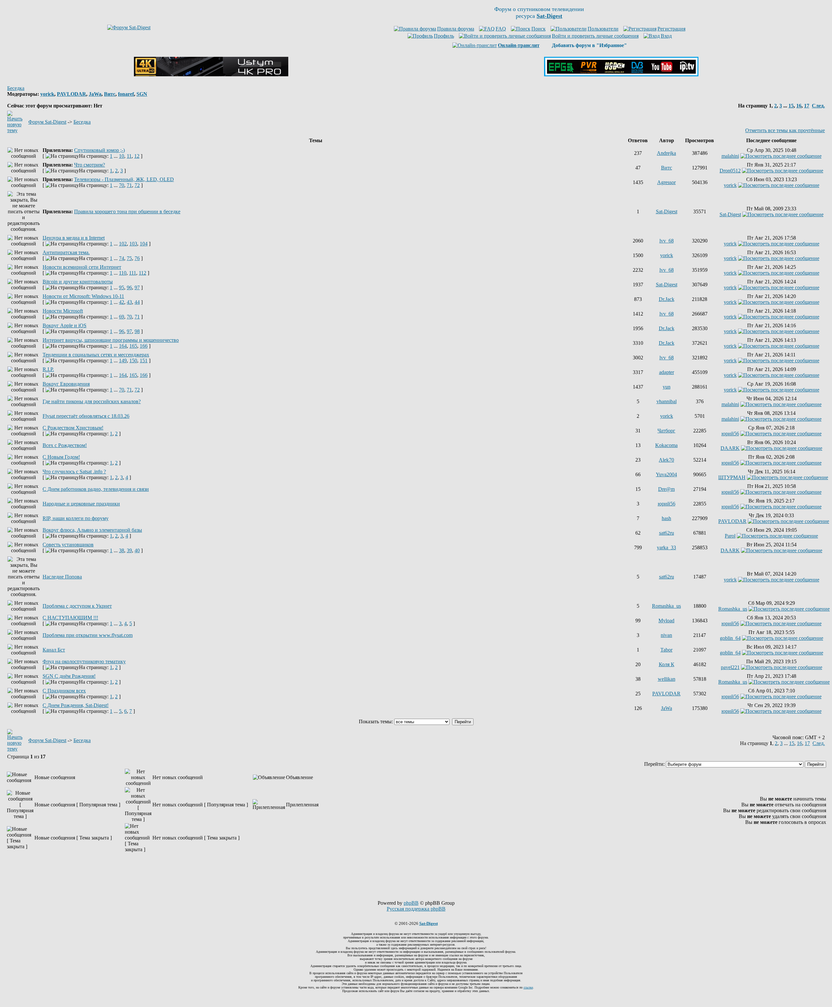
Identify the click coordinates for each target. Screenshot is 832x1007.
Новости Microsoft (63, 311)
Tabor (666, 650)
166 (144, 346)
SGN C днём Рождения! (69, 676)
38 (121, 550)
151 (144, 360)
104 (144, 243)
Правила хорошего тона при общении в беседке (127, 211)
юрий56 (730, 433)
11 (129, 156)
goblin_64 (730, 638)
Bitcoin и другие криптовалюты (78, 281)
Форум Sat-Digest (47, 122)
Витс (109, 94)
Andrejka (666, 153)
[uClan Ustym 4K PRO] (211, 74)
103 (133, 243)
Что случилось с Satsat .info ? (74, 471)
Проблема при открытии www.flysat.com (88, 635)
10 (121, 156)
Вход (666, 36)
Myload (666, 620)
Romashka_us (666, 606)
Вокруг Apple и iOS (64, 325)
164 (123, 346)
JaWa (95, 94)
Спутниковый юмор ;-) (99, 150)
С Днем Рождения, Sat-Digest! (76, 705)
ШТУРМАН (732, 477)
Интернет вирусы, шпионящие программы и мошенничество (111, 340)
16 (798, 105)
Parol (730, 536)
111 (132, 273)
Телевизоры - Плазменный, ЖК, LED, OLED (124, 179)
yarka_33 (666, 547)
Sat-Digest (666, 211)
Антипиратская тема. (66, 252)
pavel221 (730, 667)
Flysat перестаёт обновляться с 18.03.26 (86, 416)
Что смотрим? (89, 165)
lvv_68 (666, 240)
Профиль (444, 36)
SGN (141, 94)
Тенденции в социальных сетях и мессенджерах (96, 354)
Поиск (538, 28)
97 (137, 287)
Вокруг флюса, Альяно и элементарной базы (92, 530)
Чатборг (666, 430)
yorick (47, 94)
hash (666, 518)
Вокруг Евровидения (66, 384)
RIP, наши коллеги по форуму (76, 518)
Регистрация (671, 28)
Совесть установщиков (68, 544)
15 (791, 105)
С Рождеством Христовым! (73, 427)
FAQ (501, 28)
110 (122, 273)
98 (137, 331)
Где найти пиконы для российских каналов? (92, 401)
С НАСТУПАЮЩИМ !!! (70, 617)
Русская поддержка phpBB (416, 909)
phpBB (411, 903)
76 (137, 258)
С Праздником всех (64, 690)
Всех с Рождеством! (65, 445)
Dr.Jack (666, 299)
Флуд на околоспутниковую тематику (84, 661)
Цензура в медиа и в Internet (74, 238)
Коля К (666, 664)
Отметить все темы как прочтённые (785, 130)
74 (121, 258)
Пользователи (603, 28)
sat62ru (666, 533)
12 (136, 156)
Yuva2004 (666, 474)
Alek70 (666, 460)
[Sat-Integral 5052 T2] (621, 74)
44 (137, 302)
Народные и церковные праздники (81, 503)
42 (121, 302)
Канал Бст (54, 650)
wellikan (666, 679)
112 (142, 273)
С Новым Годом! (61, 457)
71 (129, 185)
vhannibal (666, 401)
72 (137, 185)
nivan (666, 635)
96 (129, 287)
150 (133, 360)
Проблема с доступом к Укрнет (77, 606)
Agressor (666, 182)
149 (123, 360)
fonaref (126, 94)
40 (137, 550)
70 (121, 185)
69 (121, 316)
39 (129, 550)
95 (121, 287)
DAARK (730, 448)
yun (666, 387)
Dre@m (666, 489)
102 (123, 243)
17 (806, 105)
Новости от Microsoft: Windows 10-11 (83, 296)
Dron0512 (730, 170)
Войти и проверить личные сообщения (595, 36)
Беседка (15, 88)
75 (129, 258)
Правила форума (455, 28)
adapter (666, 372)
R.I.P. (48, 369)
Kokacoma (666, 445)
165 (133, 346)
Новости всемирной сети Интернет (82, 267)
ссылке (528, 987)
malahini (730, 156)
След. (818, 105)
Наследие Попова (62, 576)
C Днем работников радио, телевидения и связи (96, 489)
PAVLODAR (71, 94)
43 (129, 302)
